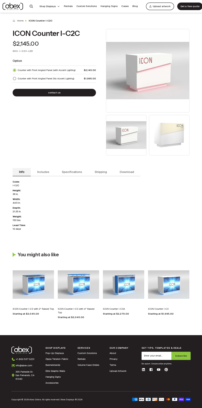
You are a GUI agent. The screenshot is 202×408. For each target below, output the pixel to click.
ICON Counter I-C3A (114, 308)
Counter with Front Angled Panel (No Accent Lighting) (46, 78)
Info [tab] (21, 172)
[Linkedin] (143, 369)
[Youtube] (158, 369)
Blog (135, 6)
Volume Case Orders (88, 364)
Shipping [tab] (101, 172)
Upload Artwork (118, 370)
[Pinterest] (166, 369)
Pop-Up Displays (54, 353)
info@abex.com (24, 365)
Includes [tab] (43, 172)
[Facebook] (151, 369)
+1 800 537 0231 (25, 359)
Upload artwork (162, 6)
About (113, 353)
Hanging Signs (109, 6)
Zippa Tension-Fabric (56, 358)
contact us (54, 92)
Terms (113, 364)
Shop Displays (47, 6)
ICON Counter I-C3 (158, 308)
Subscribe (181, 355)
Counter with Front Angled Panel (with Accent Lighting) (47, 70)
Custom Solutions (86, 6)
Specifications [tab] (72, 172)
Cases (125, 6)
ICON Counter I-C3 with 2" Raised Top (33, 308)
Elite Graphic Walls (55, 370)
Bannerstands (52, 364)
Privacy (113, 358)
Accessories (52, 382)
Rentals (68, 6)
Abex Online (35, 399)
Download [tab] (127, 172)
